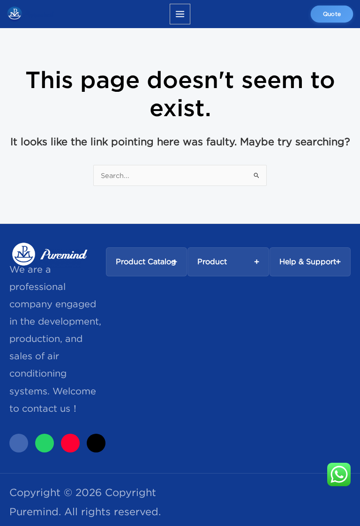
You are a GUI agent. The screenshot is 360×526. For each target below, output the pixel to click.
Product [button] (212, 261)
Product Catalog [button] (146, 261)
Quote (331, 13)
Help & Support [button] (307, 261)
